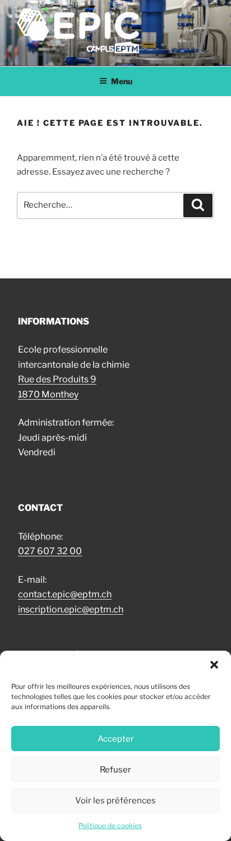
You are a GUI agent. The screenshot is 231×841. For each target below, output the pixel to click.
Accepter (116, 739)
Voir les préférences (115, 801)
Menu (121, 81)
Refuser (115, 770)
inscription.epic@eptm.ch (70, 609)
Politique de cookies (110, 825)
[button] (214, 664)
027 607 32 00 (50, 551)
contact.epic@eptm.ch (65, 594)
